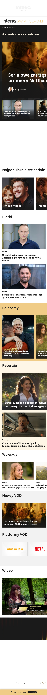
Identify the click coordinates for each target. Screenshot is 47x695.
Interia (4, 27)
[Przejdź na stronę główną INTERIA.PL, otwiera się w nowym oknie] (9, 21)
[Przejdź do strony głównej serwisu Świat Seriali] (30, 21)
